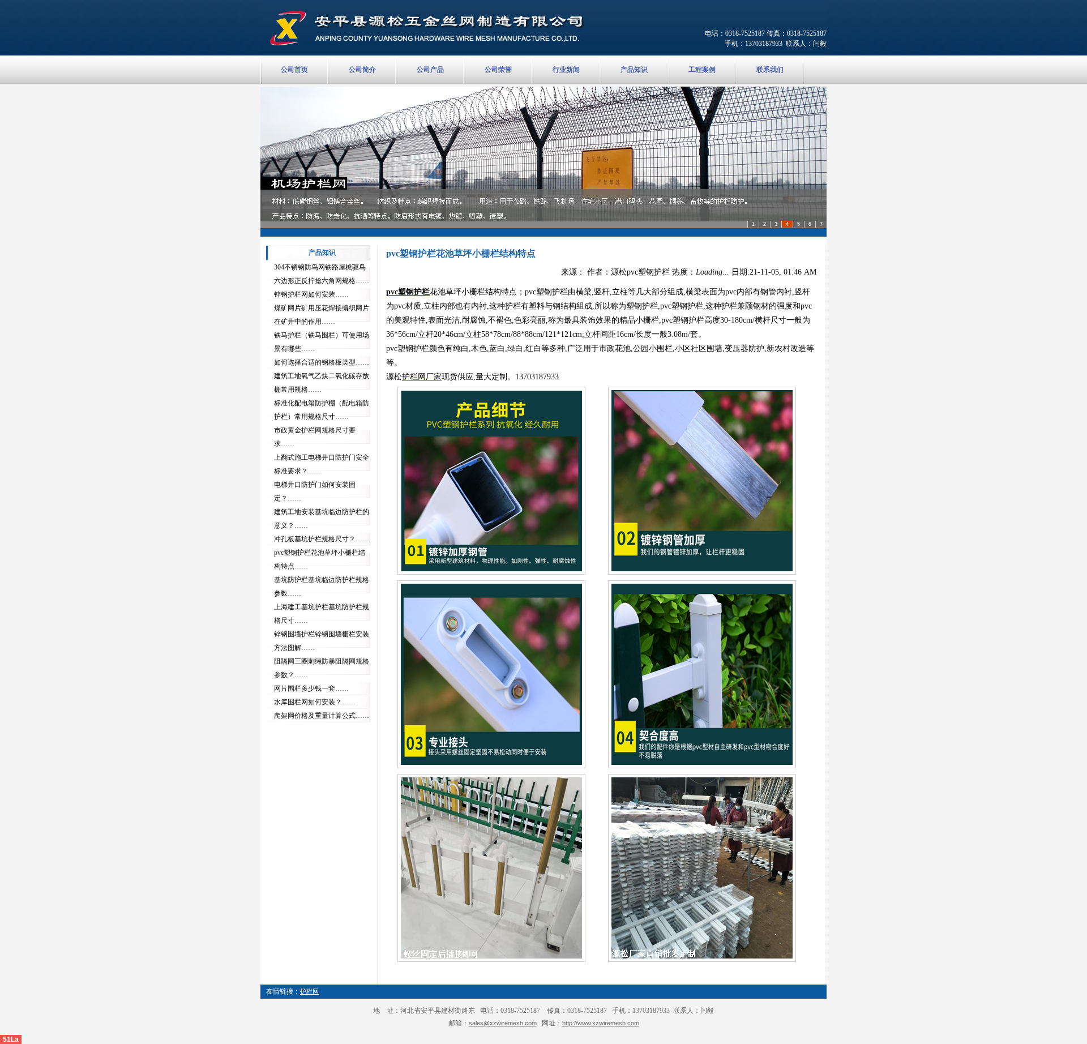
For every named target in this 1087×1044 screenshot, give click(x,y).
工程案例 (702, 70)
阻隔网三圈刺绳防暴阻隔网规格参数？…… (321, 668)
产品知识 (634, 70)
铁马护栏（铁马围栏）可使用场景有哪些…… (321, 342)
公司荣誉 (498, 70)
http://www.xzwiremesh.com (600, 1023)
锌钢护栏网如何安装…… (311, 294)
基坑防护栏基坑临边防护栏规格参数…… (321, 586)
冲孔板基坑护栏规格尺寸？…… (321, 539)
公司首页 (294, 70)
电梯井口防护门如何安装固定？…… (315, 491)
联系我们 (770, 70)
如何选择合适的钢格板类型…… (321, 362)
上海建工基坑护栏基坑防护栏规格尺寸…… (321, 613)
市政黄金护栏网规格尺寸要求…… (315, 437)
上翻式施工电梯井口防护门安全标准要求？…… (321, 464)
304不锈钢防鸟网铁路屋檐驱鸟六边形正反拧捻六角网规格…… (321, 274)
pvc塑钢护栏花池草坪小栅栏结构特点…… (319, 559)
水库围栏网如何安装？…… (315, 702)
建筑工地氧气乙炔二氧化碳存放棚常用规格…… (321, 382)
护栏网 (309, 991)
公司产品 (430, 70)
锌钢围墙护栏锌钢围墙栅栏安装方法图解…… (321, 641)
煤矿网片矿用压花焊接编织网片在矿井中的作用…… (321, 315)
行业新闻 (566, 70)
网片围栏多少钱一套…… (311, 688)
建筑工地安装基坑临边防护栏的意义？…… (321, 518)
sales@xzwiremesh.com (503, 1023)
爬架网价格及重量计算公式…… (321, 716)
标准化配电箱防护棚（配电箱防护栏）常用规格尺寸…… (321, 410)
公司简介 (362, 70)
